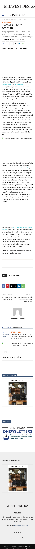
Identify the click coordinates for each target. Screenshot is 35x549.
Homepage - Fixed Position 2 (18, 19)
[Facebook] (3, 43)
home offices (19, 84)
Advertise (6, 547)
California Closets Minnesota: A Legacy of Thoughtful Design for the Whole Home (21, 336)
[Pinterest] (7, 43)
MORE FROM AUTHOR (18, 327)
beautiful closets (7, 84)
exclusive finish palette (22, 168)
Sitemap (27, 547)
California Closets (9, 39)
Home (3, 19)
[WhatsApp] (23, 43)
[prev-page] (3, 352)
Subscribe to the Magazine (9, 375)
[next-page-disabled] (5, 352)
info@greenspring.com (21, 526)
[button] (3, 15)
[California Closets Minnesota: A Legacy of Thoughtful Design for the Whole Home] (6, 335)
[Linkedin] (19, 43)
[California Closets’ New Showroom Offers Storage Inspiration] (6, 345)
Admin (8, 19)
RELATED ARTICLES (6, 327)
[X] (15, 43)
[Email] (11, 43)
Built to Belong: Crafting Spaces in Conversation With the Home (25, 299)
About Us (13, 547)
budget (19, 99)
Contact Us (21, 547)
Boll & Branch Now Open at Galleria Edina (9, 298)
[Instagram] (17, 537)
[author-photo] (17, 316)
